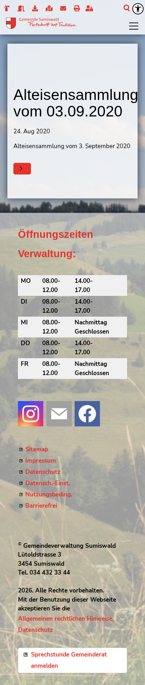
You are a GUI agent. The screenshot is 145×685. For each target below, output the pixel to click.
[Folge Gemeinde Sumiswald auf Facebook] (87, 413)
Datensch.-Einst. (47, 483)
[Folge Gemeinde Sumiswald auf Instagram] (30, 413)
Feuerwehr (6, 9)
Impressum (40, 461)
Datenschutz (42, 472)
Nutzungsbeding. (48, 494)
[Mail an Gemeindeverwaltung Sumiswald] (59, 413)
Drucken (76, 9)
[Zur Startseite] (41, 23)
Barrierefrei (41, 506)
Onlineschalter (35, 9)
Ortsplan (49, 9)
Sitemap (36, 449)
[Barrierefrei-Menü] (138, 8)
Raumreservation (20, 9)
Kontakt (63, 9)
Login (91, 9)
